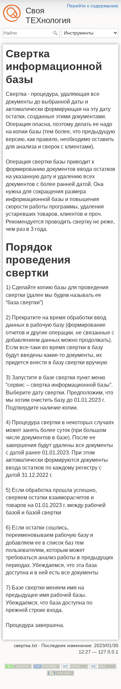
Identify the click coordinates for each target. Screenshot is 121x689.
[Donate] (18, 666)
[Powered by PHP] (46, 666)
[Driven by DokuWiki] (60, 672)
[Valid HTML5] (74, 666)
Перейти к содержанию (92, 5)
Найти (56, 32)
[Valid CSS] (102, 666)
